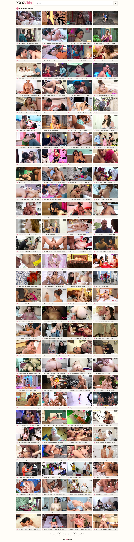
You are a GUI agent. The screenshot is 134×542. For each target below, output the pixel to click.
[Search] (115, 3)
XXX (24, 3)
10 (82, 533)
